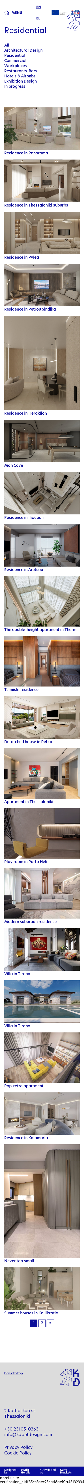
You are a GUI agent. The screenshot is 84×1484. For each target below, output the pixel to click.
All (6, 45)
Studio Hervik (25, 1471)
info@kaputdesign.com (28, 1435)
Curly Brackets (66, 1471)
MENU (17, 13)
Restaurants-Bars (20, 71)
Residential (14, 56)
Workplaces (15, 66)
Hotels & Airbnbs (20, 76)
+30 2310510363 (21, 1429)
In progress (14, 87)
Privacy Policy (18, 1448)
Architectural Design (23, 51)
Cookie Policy (18, 1453)
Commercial (15, 61)
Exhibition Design (20, 81)
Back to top (13, 1373)
